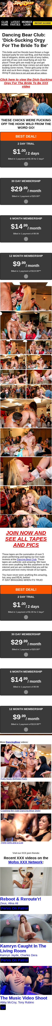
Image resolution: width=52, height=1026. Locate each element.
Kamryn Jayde (9, 955)
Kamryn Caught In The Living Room (23, 948)
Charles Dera (28, 955)
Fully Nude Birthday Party (14, 779)
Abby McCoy (8, 1002)
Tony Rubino (26, 1002)
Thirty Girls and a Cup (12, 842)
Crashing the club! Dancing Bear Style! (20, 810)
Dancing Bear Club (27, 559)
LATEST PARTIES (15, 23)
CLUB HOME (4, 23)
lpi (3, 1007)
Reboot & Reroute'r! (20, 899)
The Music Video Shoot (23, 998)
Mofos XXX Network (25, 862)
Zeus (3, 903)
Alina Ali (13, 903)
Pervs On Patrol (14, 908)
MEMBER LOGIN (27, 23)
